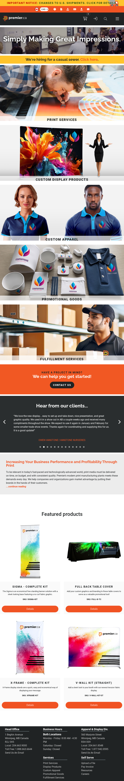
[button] (117, 18)
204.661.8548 (95, 745)
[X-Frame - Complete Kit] (30, 648)
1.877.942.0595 (99, 749)
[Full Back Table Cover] (94, 552)
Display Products (52, 766)
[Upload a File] (68, 9)
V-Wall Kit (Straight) (94, 682)
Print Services (50, 763)
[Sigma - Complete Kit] (30, 552)
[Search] (105, 18)
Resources (86, 770)
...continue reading (16, 486)
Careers (85, 774)
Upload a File (88, 763)
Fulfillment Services (53, 777)
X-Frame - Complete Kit (30, 682)
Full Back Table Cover (94, 586)
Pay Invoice (87, 766)
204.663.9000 (19, 745)
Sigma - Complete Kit (30, 586)
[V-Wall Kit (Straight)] (94, 648)
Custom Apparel (51, 770)
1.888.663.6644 (23, 749)
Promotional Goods (53, 774)
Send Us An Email (14, 752)
